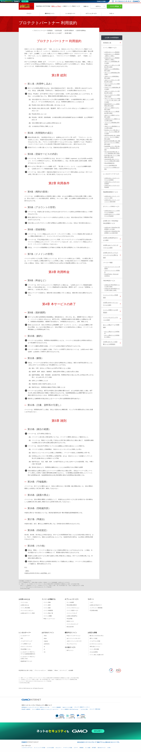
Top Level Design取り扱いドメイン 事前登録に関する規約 (112, 152)
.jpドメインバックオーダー (74, 638)
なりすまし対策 (84, 709)
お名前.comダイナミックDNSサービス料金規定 (112, 215)
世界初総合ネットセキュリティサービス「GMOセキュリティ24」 (36, 707)
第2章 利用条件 (69, 30)
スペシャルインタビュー (27, 610)
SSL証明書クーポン (26, 649)
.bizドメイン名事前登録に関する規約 (112, 73)
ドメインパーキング (72, 613)
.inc (44, 652)
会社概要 (70, 670)
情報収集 (81, 747)
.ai (44, 646)
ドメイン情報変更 (48, 610)
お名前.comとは (25, 605)
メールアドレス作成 (95, 641)
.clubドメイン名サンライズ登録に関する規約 (112, 92)
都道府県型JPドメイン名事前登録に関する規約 (112, 104)
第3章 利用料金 (81, 30)
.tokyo (45, 638)
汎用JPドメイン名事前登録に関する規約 (112, 69)
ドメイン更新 (47, 607)
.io (44, 649)
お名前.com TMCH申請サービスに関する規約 (112, 285)
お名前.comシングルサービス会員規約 (112, 182)
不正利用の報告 (94, 610)
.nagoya (46, 641)
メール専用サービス (26, 644)
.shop (45, 635)
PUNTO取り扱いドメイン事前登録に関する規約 (112, 156)
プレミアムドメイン (72, 644)
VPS (22, 638)
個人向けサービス (101, 747)
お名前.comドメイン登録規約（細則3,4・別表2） (112, 58)
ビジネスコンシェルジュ (96, 644)
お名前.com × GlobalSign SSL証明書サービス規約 (112, 228)
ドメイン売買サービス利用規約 (110, 311)
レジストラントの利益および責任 (111, 168)
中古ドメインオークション (73, 635)
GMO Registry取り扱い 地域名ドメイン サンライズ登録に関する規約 (112, 137)
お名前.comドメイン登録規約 (112, 52)
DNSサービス (70, 621)
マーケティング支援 (67, 747)
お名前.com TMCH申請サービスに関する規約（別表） (112, 289)
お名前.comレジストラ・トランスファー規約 (112, 197)
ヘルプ (91, 602)
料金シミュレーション (49, 618)
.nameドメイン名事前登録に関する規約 (111, 77)
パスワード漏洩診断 (56, 707)
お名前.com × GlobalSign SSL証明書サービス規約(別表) (112, 232)
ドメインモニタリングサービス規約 (110, 319)
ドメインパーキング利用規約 (110, 296)
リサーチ (76, 747)
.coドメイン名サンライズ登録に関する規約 (112, 84)
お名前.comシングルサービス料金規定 (112, 186)
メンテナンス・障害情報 (96, 607)
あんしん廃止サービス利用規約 (111, 332)
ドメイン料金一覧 (48, 613)
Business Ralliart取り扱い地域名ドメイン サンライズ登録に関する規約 (112, 142)
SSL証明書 (69, 618)
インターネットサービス (27, 747)
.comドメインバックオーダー (74, 641)
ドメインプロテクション (73, 607)
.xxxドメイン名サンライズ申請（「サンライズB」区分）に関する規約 (112, 100)
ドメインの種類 (48, 616)
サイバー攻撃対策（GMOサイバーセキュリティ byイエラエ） (45, 709)
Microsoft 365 (70, 626)
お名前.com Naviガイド (96, 605)
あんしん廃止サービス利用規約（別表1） (111, 336)
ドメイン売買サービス (72, 610)
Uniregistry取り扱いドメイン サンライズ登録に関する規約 (111, 160)
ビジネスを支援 (50, 747)
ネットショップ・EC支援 (39, 747)
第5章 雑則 (68, 33)
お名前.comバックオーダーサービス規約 (110, 246)
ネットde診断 (70, 602)
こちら (120, 29)
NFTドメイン (70, 650)
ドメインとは (24, 602)
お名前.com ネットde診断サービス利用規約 (110, 343)
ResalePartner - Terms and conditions (111, 275)
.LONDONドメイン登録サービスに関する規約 (112, 119)
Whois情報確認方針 (109, 163)
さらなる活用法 (94, 652)
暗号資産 (94, 747)
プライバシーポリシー (40, 670)
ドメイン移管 (47, 605)
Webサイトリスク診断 (67, 707)
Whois (56, 670)
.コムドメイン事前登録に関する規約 (112, 123)
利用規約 (50, 670)
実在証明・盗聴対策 (26, 709)
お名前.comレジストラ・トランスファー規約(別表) (112, 200)
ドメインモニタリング (72, 624)
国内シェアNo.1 (56, 6)
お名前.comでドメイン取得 (28, 613)
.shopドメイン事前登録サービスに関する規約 (112, 127)
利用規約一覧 (107, 42)
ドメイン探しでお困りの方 (96, 654)
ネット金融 (87, 747)
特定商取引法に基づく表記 (26, 670)
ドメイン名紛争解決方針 (110, 165)
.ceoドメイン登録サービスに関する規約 (111, 108)
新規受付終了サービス (26, 661)
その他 (108, 747)
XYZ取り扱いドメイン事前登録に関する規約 (111, 112)
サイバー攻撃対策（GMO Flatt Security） (70, 709)
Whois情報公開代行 (72, 605)
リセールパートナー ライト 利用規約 (112, 267)
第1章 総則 (58, 30)
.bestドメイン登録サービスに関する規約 (112, 116)
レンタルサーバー (25, 635)
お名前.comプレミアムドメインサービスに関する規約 (110, 255)
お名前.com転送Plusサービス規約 (110, 239)
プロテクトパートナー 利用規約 (43, 30)
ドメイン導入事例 (25, 607)
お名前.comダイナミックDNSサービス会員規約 (112, 211)
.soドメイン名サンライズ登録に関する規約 (112, 95)
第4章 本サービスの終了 (55, 33)
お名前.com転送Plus (72, 616)
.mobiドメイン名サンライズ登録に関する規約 (112, 66)
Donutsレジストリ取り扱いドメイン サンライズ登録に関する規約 (112, 131)
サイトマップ (63, 670)
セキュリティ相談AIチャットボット (82, 707)
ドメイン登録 (47, 602)
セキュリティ (58, 747)
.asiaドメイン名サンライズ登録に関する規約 (112, 80)
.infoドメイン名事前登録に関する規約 (111, 62)
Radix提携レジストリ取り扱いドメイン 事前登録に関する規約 (112, 148)
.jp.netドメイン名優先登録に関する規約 (112, 88)
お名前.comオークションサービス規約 (110, 304)
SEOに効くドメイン (95, 646)
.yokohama (46, 644)
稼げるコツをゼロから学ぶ (96, 635)
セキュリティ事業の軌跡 (95, 709)
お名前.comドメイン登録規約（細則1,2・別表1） (112, 55)
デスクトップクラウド (26, 646)
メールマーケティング (26, 641)
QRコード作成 (93, 638)
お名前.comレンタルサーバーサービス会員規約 (112, 179)
